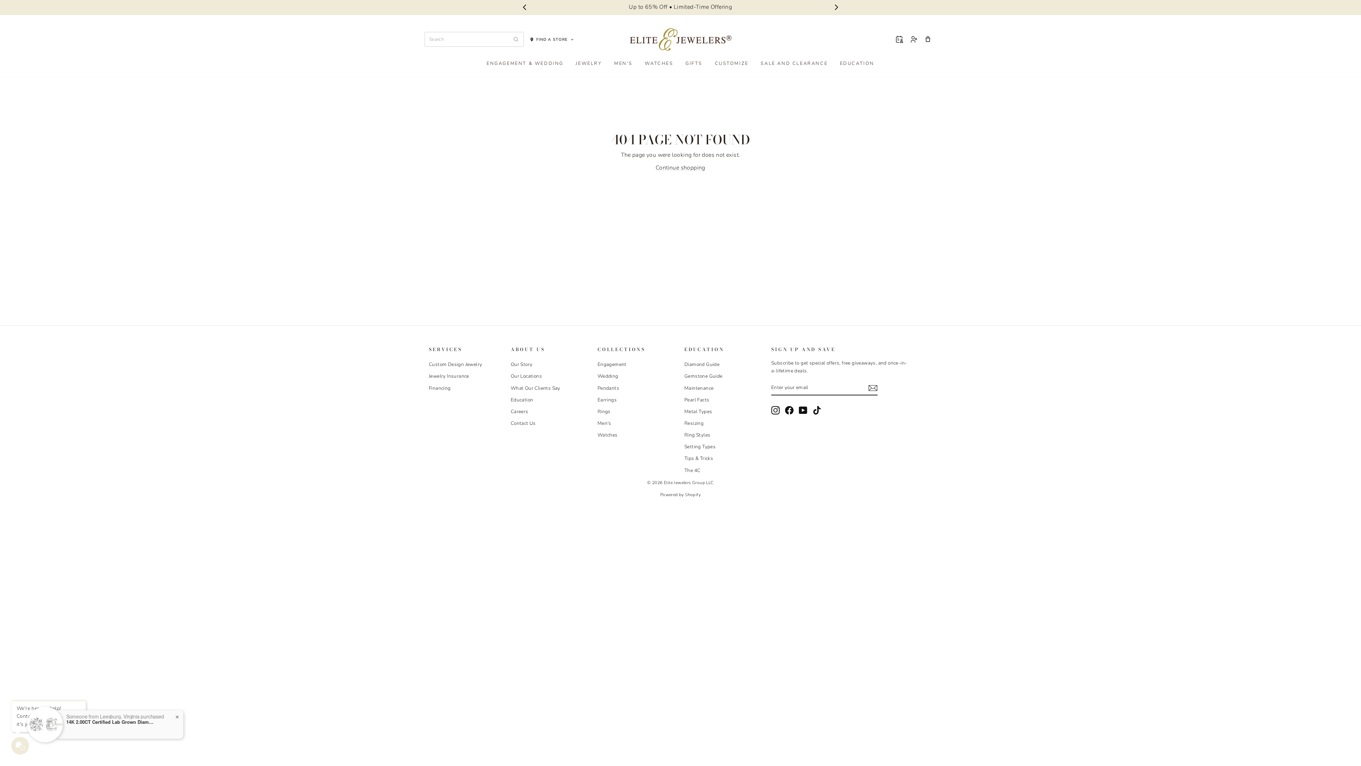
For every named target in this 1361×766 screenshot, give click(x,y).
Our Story (522, 364)
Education (857, 63)
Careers (519, 411)
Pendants (608, 388)
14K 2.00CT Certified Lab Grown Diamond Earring (110, 722)
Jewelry (589, 63)
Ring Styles (697, 435)
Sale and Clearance (794, 63)
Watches (659, 63)
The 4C (692, 470)
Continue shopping (680, 168)
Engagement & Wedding (525, 63)
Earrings (607, 399)
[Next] (836, 7)
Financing (440, 388)
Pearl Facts (696, 399)
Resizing (694, 423)
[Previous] (524, 7)
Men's (623, 63)
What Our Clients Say (535, 388)
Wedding (608, 376)
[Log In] (913, 39)
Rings (604, 411)
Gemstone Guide (703, 376)
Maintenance (698, 388)
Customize (732, 63)
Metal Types (698, 411)
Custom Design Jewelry (455, 364)
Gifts (693, 63)
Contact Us (523, 423)
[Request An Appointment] (899, 39)
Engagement (612, 364)
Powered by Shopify (680, 495)
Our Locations (526, 376)
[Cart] (928, 39)
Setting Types (700, 446)
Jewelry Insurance (449, 376)
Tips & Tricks (698, 458)
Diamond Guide (701, 364)
